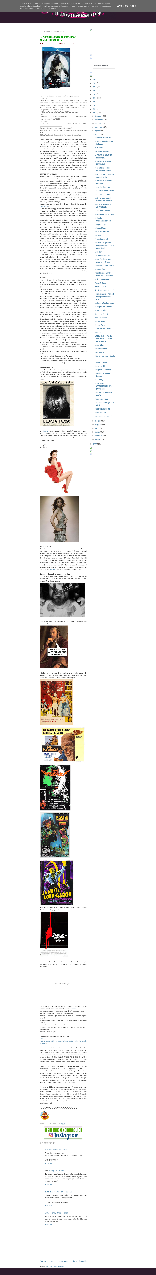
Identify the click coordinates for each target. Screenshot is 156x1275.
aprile (97, 428)
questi (73, 1009)
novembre (99, 119)
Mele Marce (99, 352)
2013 (95, 101)
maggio (98, 424)
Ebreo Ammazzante (102, 210)
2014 (95, 98)
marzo (97, 432)
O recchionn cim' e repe (104, 214)
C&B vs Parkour (101, 362)
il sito (41, 1039)
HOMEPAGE (45, 25)
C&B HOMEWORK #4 (102, 409)
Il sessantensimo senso (104, 265)
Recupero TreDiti (101, 314)
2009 (95, 444)
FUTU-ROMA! (99, 147)
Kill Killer (98, 252)
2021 (95, 79)
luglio (97, 134)
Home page (63, 1261)
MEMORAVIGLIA (102, 25)
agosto (98, 130)
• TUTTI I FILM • (64, 25)
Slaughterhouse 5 (102, 151)
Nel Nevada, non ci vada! (104, 290)
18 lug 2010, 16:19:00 (60, 1213)
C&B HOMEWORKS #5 (103, 137)
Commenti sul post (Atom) (56, 1266)
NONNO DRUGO (100, 286)
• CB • (82, 25)
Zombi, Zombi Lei (101, 239)
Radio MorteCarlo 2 (102, 194)
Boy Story (99, 235)
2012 (95, 105)
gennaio (98, 439)
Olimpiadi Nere (100, 228)
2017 (95, 87)
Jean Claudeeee (101, 317)
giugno (98, 421)
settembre (99, 127)
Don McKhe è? (100, 412)
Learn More (122, 6)
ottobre (98, 123)
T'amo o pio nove (101, 399)
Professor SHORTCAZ (103, 255)
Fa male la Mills (100, 310)
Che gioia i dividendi (103, 369)
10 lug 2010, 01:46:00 (57, 1170)
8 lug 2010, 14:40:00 (60, 1149)
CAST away (99, 379)
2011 (95, 109)
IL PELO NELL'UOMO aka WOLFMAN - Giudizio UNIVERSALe (59, 38)
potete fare (46, 431)
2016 (95, 90)
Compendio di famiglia (103, 416)
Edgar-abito (44, 206)
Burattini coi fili (101, 348)
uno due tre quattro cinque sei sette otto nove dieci (104, 245)
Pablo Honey (50, 1191)
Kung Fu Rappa (100, 224)
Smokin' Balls (100, 321)
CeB (47, 1213)
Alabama (48, 1149)
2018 (95, 83)
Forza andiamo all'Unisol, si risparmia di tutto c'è (104, 297)
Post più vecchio (80, 1261)
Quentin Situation (102, 232)
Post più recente (46, 1261)
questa (52, 569)
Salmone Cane (100, 269)
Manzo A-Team (100, 283)
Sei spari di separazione (104, 190)
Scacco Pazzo (100, 325)
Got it (133, 6)
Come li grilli (100, 366)
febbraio (98, 435)
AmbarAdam (99, 345)
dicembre (99, 116)
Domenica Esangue (102, 187)
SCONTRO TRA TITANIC (103, 328)
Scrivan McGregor (102, 279)
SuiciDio (98, 332)
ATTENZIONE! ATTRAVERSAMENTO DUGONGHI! (103, 386)
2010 (95, 112)
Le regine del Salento (103, 306)
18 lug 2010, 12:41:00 (64, 1192)
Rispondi (48, 1163)
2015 (95, 94)
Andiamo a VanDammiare (104, 303)
